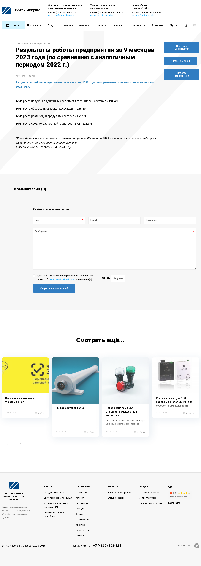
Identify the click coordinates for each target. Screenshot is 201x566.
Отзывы (80, 535)
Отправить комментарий (54, 288)
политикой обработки (61, 279)
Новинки (67, 25)
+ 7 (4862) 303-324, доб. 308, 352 (147, 12)
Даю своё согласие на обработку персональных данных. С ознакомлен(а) (65, 277)
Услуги (52, 25)
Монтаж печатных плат (151, 503)
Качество (80, 525)
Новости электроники (181, 74)
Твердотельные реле (54, 492)
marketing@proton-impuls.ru (61, 15)
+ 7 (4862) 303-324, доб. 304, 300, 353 (107, 12)
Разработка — (185, 545)
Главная (19, 44)
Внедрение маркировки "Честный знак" (19, 400)
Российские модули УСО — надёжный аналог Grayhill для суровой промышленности (174, 402)
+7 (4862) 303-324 (107, 545)
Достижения (82, 503)
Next (19, 444)
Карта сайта (174, 503)
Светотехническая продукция (58, 498)
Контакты (157, 25)
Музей (173, 25)
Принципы (80, 508)
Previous (9, 444)
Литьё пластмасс (148, 498)
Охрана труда (82, 530)
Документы (137, 25)
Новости (101, 25)
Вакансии (118, 25)
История (80, 498)
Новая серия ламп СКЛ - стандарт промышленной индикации (121, 411)
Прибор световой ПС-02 (70, 407)
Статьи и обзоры (180, 60)
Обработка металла (149, 492)
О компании (34, 25)
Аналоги (84, 25)
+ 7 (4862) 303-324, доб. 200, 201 (63, 12)
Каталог (16, 25)
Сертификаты (82, 519)
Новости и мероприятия (38, 44)
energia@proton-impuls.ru (102, 15)
